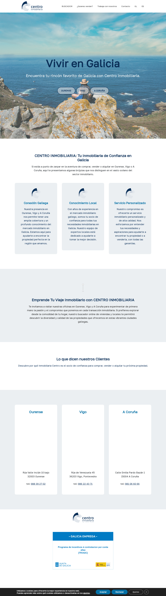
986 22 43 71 (85, 483)
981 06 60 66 (132, 483)
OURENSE (66, 90)
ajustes (86, 593)
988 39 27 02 (38, 483)
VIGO (82, 90)
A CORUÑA (99, 90)
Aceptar (103, 592)
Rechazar (119, 592)
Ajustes (136, 592)
